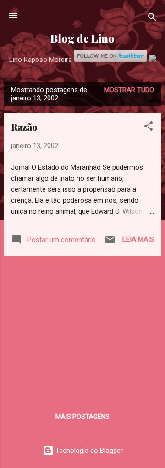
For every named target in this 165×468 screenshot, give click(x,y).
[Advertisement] (82, 327)
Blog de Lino (82, 38)
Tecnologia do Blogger (88, 450)
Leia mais (138, 239)
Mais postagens (82, 416)
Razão (24, 127)
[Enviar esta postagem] (110, 243)
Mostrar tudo (129, 90)
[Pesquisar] (152, 19)
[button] (148, 128)
